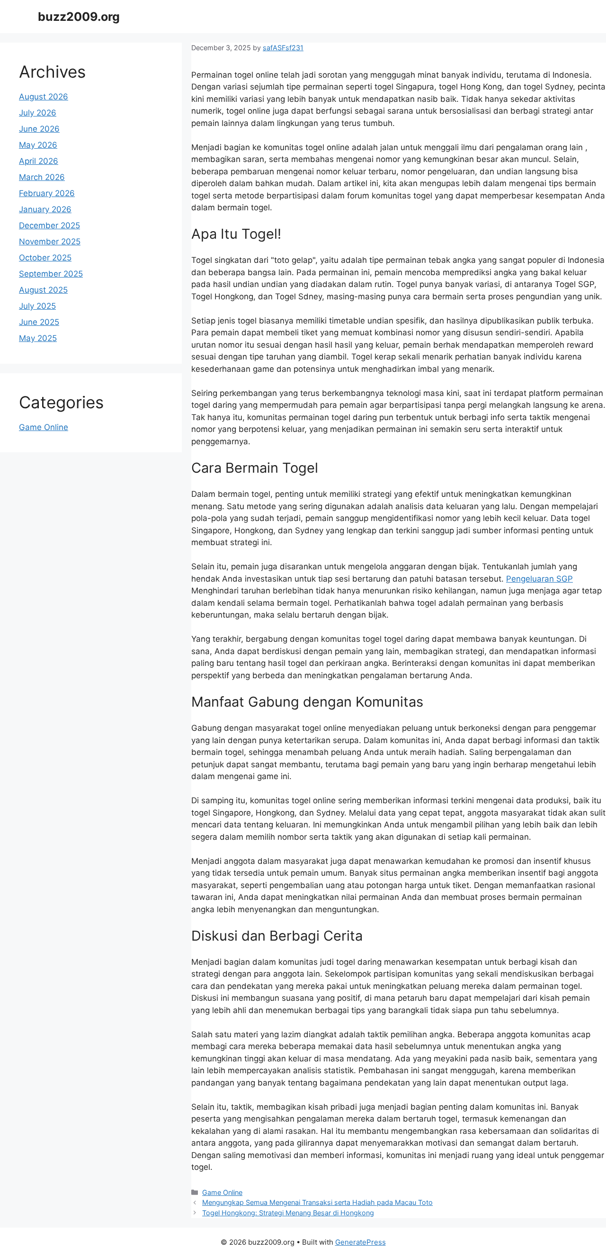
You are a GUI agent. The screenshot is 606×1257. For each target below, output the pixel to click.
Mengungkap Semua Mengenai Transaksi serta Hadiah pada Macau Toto (317, 1202)
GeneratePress (360, 1242)
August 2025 (43, 290)
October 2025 (45, 257)
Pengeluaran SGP (539, 579)
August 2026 (43, 96)
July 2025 (37, 306)
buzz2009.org (79, 16)
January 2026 (45, 209)
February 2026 (47, 193)
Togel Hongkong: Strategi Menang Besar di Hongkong (288, 1213)
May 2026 (38, 145)
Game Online (222, 1192)
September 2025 (51, 273)
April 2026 (38, 161)
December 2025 (49, 225)
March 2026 (42, 177)
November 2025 (49, 241)
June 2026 (39, 129)
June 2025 (39, 322)
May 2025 (38, 338)
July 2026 (37, 112)
